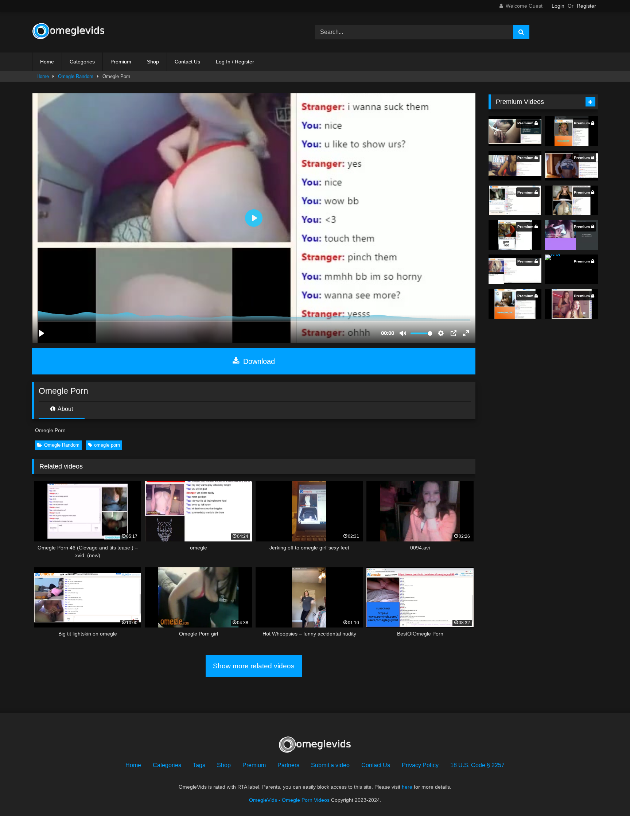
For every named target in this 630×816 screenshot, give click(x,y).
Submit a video (330, 765)
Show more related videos (254, 666)
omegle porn (107, 445)
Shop (153, 62)
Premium (120, 62)
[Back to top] (607, 794)
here (407, 787)
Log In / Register (235, 62)
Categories (82, 62)
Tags (199, 765)
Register (586, 6)
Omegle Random (75, 76)
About (65, 409)
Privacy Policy (420, 765)
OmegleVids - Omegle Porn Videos (289, 800)
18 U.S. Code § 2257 (477, 765)
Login (558, 6)
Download (258, 361)
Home (47, 62)
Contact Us (187, 62)
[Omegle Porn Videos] (68, 32)
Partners (288, 765)
